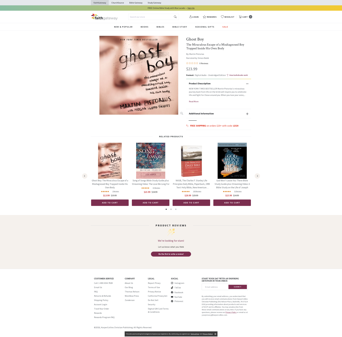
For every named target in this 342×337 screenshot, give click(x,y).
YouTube (178, 297)
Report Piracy (154, 283)
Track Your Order (101, 308)
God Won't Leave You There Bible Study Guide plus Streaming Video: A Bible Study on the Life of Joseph (232, 184)
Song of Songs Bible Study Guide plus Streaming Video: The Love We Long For (150, 182)
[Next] (257, 176)
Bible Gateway (135, 2)
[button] (193, 120)
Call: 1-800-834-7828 (103, 283)
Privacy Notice (154, 291)
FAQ (96, 291)
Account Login (100, 304)
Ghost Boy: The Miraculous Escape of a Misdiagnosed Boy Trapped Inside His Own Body (110, 184)
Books (145, 26)
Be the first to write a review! (171, 254)
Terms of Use (154, 287)
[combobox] (153, 17)
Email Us (98, 287)
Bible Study (179, 26)
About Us (129, 283)
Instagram (179, 283)
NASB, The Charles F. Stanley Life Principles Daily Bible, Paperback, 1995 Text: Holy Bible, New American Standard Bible (191, 184)
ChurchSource (117, 2)
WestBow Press (132, 296)
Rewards (98, 313)
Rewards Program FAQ (104, 317)
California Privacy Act (157, 296)
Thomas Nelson (132, 291)
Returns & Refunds (102, 296)
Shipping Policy (101, 300)
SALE (225, 26)
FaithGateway (100, 2)
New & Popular (123, 26)
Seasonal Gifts (204, 26)
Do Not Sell (153, 300)
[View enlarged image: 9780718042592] (139, 75)
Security (151, 304)
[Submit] (175, 17)
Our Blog (129, 287)
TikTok (177, 287)
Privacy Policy (231, 312)
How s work (238, 75)
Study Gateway (154, 2)
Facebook (178, 292)
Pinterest (178, 301)
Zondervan (130, 300)
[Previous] (84, 176)
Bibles (160, 26)
